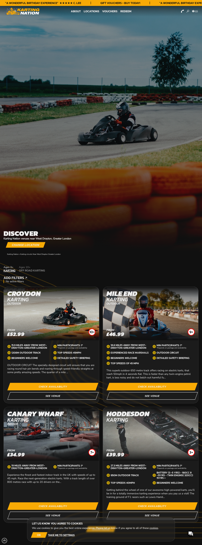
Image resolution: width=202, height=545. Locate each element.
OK (39, 535)
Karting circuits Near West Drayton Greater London (40, 254)
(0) (196, 11)
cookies (154, 528)
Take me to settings (61, 535)
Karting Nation (13, 254)
